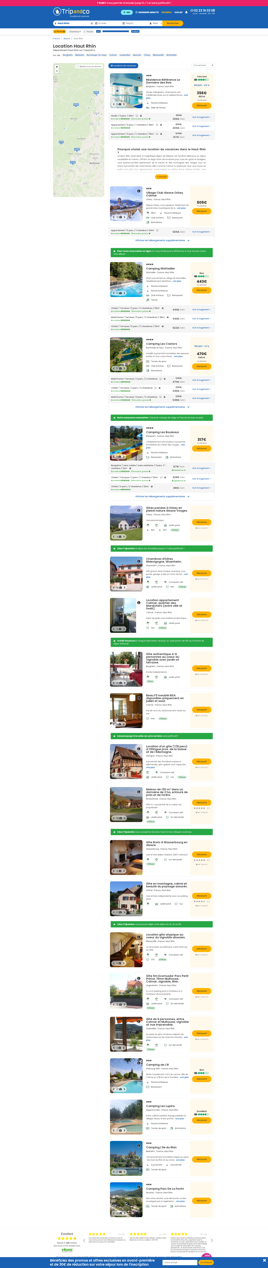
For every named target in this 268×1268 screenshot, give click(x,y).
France (56, 38)
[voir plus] (161, 176)
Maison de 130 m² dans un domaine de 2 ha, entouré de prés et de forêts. (167, 792)
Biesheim (79, 55)
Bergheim (68, 55)
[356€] (99, 95)
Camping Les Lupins (160, 1105)
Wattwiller (171, 55)
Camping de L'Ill (157, 1064)
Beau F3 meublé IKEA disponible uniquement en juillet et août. (165, 698)
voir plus (181, 208)
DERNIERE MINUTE (148, 12)
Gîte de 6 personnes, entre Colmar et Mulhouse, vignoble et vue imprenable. (167, 1022)
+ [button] (57, 67)
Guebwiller (124, 55)
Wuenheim (151, 565)
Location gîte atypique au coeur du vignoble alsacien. (166, 936)
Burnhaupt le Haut (155, 347)
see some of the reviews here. (67, 1245)
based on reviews (67, 1242)
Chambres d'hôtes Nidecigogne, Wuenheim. (164, 560)
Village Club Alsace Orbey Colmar (164, 194)
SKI (128, 12)
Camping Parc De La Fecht (165, 1188)
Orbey (147, 55)
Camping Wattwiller (160, 268)
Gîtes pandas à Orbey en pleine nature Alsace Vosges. (167, 509)
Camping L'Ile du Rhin (161, 1147)
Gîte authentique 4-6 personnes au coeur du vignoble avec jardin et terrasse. (162, 658)
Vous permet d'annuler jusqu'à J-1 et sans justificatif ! (135, 3)
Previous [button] (84, 1240)
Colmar (113, 55)
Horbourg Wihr (153, 1068)
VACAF (178, 12)
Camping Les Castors (161, 343)
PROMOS (166, 12)
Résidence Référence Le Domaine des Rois (163, 81)
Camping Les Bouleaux (162, 432)
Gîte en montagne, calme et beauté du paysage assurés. (166, 885)
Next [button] (212, 1240)
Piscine (89, 31)
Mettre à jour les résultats (91, 66)
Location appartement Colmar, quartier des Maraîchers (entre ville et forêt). (164, 604)
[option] (107, 1242)
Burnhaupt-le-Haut (97, 55)
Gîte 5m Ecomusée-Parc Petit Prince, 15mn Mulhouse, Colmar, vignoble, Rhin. (167, 978)
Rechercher (173, 23)
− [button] (57, 71)
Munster (137, 55)
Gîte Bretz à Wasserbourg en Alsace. (166, 843)
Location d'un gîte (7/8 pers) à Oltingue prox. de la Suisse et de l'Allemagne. (166, 749)
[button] (154, 12)
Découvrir (202, 105)
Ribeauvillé (158, 55)
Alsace (66, 38)
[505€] (79, 107)
